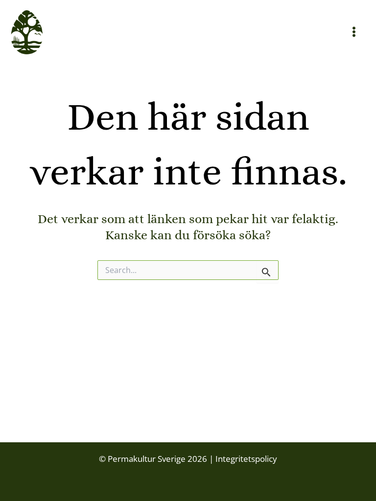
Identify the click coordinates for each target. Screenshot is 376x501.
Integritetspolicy (245, 458)
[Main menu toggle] (354, 32)
